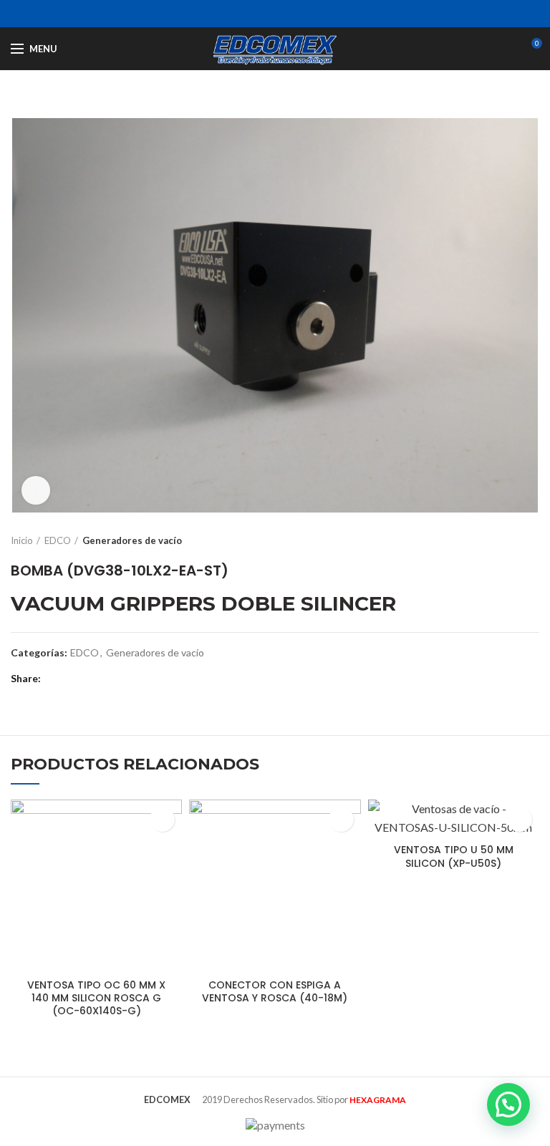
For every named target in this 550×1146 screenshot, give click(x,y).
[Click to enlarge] (35, 490)
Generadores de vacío (132, 540)
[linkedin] (293, 13)
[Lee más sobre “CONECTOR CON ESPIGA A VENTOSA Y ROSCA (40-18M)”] (341, 819)
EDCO (57, 540)
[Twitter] (257, 13)
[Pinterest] (275, 13)
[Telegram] (311, 13)
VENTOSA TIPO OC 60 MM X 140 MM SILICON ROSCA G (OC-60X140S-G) (96, 998)
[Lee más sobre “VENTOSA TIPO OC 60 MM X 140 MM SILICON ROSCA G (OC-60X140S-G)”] (162, 819)
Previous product (503, 540)
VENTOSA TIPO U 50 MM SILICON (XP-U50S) (453, 856)
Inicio (22, 540)
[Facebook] (240, 13)
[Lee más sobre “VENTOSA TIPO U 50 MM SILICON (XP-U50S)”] (519, 819)
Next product (532, 540)
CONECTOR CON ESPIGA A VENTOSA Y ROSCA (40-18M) (274, 991)
